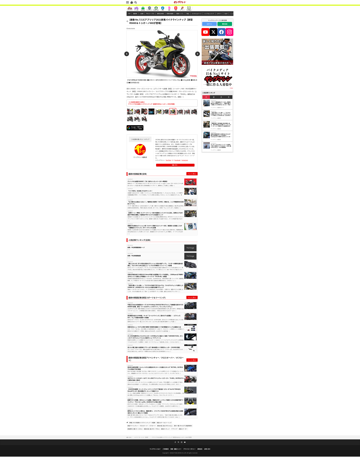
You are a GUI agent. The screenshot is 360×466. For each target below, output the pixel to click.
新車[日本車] (160, 13)
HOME (129, 437)
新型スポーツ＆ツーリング (164, 422)
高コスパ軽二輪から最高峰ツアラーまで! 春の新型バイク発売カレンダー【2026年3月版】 (154, 347)
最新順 (135, 13)
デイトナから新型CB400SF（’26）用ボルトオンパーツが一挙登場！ (148, 181)
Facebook (177, 160)
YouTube (168, 160)
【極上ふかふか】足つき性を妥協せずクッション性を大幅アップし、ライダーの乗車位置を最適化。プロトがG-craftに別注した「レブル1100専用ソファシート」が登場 (155, 264)
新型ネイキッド (165, 429)
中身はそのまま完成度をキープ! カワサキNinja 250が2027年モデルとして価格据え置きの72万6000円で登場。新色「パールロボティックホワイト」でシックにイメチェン (155, 306)
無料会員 (224, 24)
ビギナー (219, 13)
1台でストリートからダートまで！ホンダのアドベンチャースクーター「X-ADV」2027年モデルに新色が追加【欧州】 (156, 379)
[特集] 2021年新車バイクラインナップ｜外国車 (142, 422)
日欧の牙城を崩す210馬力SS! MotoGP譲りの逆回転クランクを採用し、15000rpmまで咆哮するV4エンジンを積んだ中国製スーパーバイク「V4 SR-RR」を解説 (155, 275)
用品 (187, 13)
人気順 (141, 13)
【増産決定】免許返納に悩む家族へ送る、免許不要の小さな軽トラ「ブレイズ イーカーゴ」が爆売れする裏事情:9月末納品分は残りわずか (221, 125)
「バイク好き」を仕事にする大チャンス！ (140, 191)
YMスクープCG (150, 13)
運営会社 (199, 449)
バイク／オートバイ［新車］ (141, 437)
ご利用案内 (166, 449)
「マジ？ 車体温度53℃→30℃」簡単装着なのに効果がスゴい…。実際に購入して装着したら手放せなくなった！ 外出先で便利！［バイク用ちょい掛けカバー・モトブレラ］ (221, 103)
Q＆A (226, 13)
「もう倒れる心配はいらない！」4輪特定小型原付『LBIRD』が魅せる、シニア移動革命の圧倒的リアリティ (156, 203)
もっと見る (192, 174)
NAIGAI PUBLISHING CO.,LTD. (178, 453)
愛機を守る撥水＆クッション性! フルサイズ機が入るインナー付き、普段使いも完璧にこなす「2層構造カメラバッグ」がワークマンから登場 (155, 227)
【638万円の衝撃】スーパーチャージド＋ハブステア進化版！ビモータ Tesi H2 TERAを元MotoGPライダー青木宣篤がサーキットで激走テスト (154, 390)
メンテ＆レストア (209, 13)
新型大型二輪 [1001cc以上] (164, 426)
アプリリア (174, 429)
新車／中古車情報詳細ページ (136, 247)
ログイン (209, 24)
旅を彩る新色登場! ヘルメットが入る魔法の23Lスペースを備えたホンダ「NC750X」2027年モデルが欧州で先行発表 (155, 368)
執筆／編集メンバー (176, 449)
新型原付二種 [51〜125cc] (135, 429)
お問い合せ (207, 449)
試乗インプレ (180, 13)
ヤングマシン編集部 (216, 118)
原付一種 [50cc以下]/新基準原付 (183, 426)
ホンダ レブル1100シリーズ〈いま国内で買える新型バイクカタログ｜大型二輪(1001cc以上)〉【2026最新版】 (221, 146)
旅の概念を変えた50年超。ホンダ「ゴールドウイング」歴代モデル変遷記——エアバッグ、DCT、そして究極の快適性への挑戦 (154, 316)
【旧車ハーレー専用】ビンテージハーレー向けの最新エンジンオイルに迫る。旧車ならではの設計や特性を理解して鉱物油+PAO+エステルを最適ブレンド (155, 214)
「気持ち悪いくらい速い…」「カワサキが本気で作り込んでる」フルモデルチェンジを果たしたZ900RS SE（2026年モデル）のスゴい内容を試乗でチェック (155, 286)
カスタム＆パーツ (196, 13)
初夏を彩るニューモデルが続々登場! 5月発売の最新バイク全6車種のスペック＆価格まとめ (154, 327)
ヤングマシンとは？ (155, 449)
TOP (129, 13)
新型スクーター (183, 429)
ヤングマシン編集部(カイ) (217, 107)
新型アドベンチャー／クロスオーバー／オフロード (142, 426)
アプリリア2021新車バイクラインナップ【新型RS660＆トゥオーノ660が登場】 (172, 437)
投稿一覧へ (175, 165)
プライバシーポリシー (189, 449)
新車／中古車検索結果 (134, 256)
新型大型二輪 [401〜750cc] (152, 429)
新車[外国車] (170, 13)
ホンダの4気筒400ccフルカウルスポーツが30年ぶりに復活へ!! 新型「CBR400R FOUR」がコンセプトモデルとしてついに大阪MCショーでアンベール (155, 337)
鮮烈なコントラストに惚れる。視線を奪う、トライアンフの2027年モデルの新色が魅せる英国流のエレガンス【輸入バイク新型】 (155, 412)
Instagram (185, 160)
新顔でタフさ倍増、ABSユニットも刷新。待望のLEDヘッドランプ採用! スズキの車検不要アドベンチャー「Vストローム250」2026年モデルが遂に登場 (155, 401)
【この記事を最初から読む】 (151, 103)
